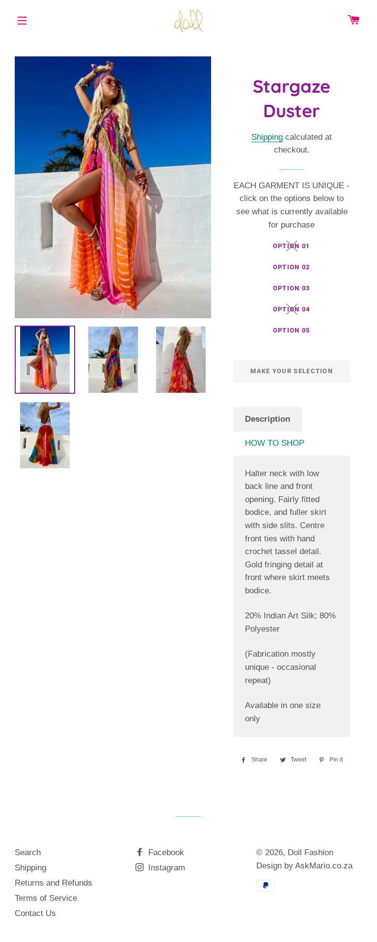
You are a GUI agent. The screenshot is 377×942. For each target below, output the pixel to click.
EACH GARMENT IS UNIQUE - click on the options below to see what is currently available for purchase (292, 205)
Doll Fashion (310, 852)
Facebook (165, 852)
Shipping (267, 137)
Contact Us (35, 913)
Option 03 (291, 288)
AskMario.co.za (323, 865)
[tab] (267, 419)
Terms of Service (46, 898)
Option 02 (291, 267)
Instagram (165, 867)
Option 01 (291, 246)
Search (28, 852)
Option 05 (291, 330)
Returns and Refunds (53, 883)
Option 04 (291, 309)
